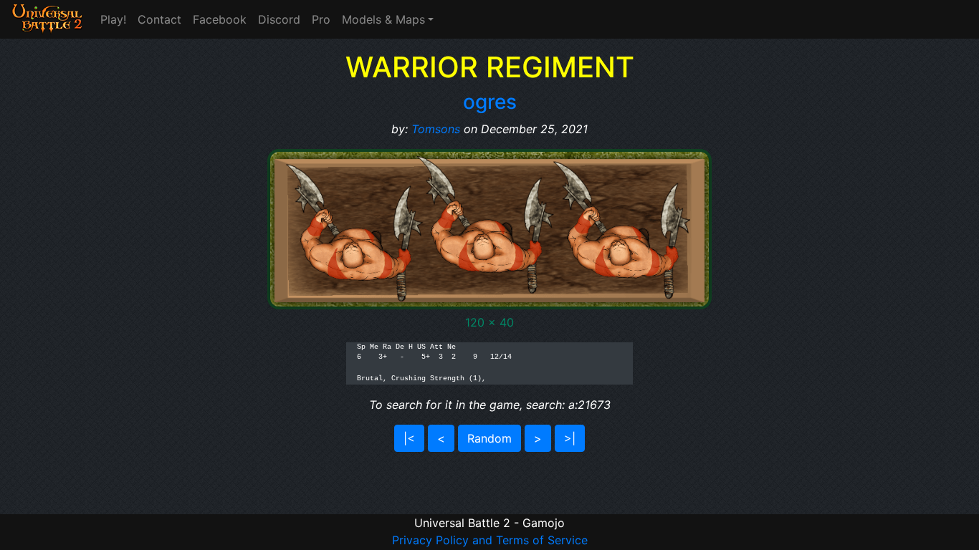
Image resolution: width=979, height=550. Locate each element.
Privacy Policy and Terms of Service (490, 540)
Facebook (220, 19)
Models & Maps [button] (383, 19)
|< (409, 438)
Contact (159, 19)
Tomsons (435, 129)
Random (489, 438)
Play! (113, 19)
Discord (279, 19)
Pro (321, 19)
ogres (490, 102)
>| (570, 438)
